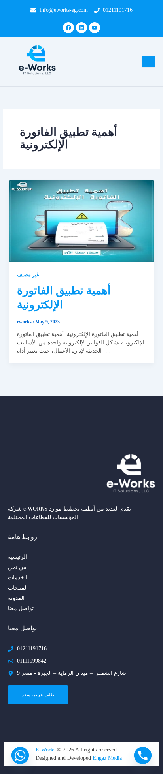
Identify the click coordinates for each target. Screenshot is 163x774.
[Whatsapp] (20, 755)
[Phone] (143, 755)
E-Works (46, 750)
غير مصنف (28, 275)
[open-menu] (148, 61)
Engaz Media (107, 758)
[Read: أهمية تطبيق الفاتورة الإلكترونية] (82, 221)
